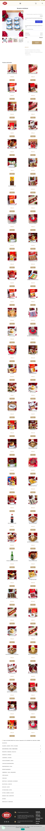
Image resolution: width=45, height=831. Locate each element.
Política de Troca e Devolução (39, 818)
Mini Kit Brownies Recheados (33, 204)
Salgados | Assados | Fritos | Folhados (10, 745)
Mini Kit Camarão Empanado (12, 204)
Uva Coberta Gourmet (12, 167)
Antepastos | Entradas (6, 754)
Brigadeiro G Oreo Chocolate (12, 467)
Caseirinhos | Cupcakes (6, 757)
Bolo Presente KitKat (33, 467)
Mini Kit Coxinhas (12, 92)
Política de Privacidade (38, 815)
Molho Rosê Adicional (12, 317)
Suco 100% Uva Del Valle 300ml (12, 73)
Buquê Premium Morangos (33, 148)
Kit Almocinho (12, 429)
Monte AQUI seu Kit (12, 392)
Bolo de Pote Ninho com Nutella (12, 691)
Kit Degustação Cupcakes (33, 261)
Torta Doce (4, 778)
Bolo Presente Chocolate (12, 504)
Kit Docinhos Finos (33, 504)
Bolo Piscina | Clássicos (7, 784)
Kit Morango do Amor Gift (33, 598)
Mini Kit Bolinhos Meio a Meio (33, 635)
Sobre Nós (38, 821)
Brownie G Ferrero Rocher (33, 560)
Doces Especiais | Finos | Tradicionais (9, 748)
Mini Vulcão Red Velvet (33, 710)
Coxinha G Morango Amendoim (33, 242)
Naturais (4, 798)
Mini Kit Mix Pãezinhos (32, 373)
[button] (20, 3)
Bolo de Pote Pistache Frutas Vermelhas (12, 654)
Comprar (12, 136)
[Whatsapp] (8, 821)
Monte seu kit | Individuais (7, 801)
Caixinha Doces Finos (12, 673)
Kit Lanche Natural (12, 129)
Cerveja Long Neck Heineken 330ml (12, 560)
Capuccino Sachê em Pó (12, 186)
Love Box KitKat (12, 542)
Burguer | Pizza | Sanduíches (8, 795)
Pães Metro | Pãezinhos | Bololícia (9, 751)
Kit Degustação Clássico (33, 485)
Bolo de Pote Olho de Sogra (33, 448)
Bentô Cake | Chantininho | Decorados (10, 781)
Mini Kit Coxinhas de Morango (33, 92)
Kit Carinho (12, 373)
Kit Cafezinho (12, 729)
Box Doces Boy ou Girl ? (33, 317)
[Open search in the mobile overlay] (42, 3)
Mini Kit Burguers (33, 298)
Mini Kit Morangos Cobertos (32, 691)
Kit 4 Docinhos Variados (12, 410)
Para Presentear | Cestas (7, 766)
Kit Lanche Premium (12, 261)
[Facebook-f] (4, 821)
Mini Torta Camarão (33, 392)
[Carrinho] (36, 3)
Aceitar (22, 829)
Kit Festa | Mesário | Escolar (8, 792)
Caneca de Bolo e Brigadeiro (12, 111)
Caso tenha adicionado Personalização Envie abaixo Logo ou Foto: (33, 19)
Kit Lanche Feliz (12, 485)
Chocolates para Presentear (8, 763)
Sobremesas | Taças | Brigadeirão (9, 772)
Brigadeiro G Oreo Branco (12, 242)
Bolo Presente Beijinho (12, 279)
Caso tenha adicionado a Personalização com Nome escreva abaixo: (33, 26)
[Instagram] (6, 821)
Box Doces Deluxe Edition (33, 186)
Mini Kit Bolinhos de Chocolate (33, 111)
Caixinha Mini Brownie (32, 129)
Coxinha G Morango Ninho (12, 710)
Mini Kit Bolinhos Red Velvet (32, 73)
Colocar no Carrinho (37, 42)
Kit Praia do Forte (33, 429)
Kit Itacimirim (33, 354)
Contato (37, 823)
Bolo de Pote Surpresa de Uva (33, 654)
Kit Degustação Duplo (32, 579)
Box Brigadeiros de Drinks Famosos (32, 279)
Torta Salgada (5, 775)
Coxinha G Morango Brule (12, 448)
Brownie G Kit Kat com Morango (12, 579)
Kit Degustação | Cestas (7, 789)
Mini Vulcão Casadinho (32, 223)
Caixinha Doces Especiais (33, 410)
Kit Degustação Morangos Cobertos (12, 598)
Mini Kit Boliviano (12, 298)
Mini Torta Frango (12, 335)
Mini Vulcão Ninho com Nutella (33, 729)
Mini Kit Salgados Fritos (12, 354)
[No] (43, 827)
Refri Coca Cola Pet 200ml (12, 523)
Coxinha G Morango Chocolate (12, 148)
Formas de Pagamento (38, 812)
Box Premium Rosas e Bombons (33, 673)
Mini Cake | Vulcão (6, 787)
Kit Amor (33, 167)
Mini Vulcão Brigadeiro (12, 223)
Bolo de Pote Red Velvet (33, 523)
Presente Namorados (6, 769)
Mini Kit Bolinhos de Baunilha (12, 617)
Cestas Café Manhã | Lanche (7, 760)
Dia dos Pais (4, 742)
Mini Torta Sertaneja (12, 635)
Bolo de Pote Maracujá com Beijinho (33, 542)
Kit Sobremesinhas (33, 617)
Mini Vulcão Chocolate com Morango (33, 335)
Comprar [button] (12, 80)
